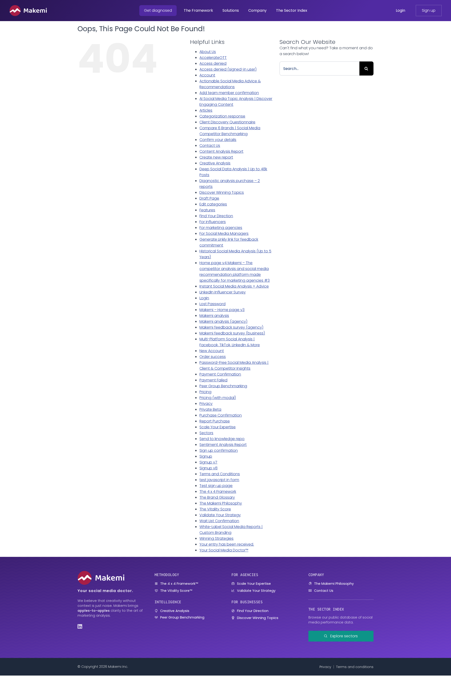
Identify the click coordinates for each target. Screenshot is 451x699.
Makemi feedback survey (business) (232, 333)
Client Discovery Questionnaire (227, 122)
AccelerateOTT (213, 57)
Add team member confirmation (229, 92)
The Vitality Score (215, 509)
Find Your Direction (216, 216)
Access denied (212, 63)
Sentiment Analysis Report (223, 444)
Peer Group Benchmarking (223, 386)
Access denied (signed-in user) (228, 69)
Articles (205, 110)
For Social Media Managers (224, 233)
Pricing (205, 392)
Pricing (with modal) (217, 397)
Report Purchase (214, 421)
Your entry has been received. (226, 544)
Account (207, 75)
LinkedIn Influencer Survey (222, 292)
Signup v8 (208, 468)
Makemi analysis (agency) (223, 321)
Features (207, 210)
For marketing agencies (220, 227)
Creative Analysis (214, 163)
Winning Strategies (216, 538)
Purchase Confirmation (220, 415)
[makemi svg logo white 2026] (28, 6)
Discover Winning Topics (221, 192)
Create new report (216, 157)
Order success (212, 356)
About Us (207, 51)
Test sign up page (216, 485)
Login (204, 298)
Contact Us (209, 145)
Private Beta (210, 409)
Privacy (206, 403)
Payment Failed (213, 380)
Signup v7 (208, 462)
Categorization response (222, 116)
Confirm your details (217, 139)
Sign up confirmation (218, 450)
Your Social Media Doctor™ (223, 550)
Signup (205, 456)
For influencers (212, 221)
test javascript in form (219, 479)
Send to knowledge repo (222, 438)
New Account (211, 350)
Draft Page (209, 198)
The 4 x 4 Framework (217, 491)
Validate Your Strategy (220, 515)
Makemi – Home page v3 (222, 309)
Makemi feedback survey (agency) (231, 327)
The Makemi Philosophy (220, 503)
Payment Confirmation (220, 374)
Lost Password (212, 304)
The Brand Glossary (217, 497)
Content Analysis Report (221, 151)
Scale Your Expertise (217, 427)
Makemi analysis (214, 315)
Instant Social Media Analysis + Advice (234, 286)
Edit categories (213, 204)
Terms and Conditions (219, 474)
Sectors (206, 433)
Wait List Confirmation (219, 521)
